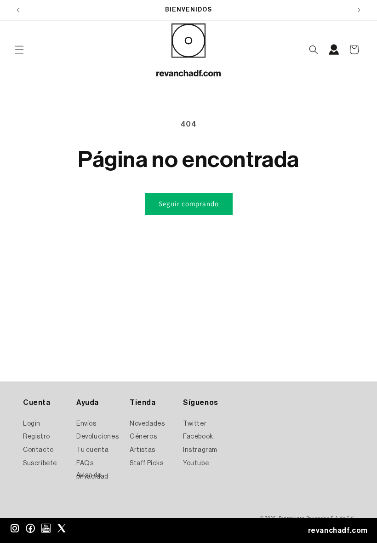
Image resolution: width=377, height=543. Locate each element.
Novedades (147, 424)
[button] (19, 50)
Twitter (194, 424)
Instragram (200, 450)
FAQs (84, 463)
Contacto (38, 450)
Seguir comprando (189, 203)
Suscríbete (40, 463)
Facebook (198, 436)
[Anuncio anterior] (18, 10)
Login (31, 424)
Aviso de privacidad (92, 476)
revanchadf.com (338, 530)
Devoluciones (97, 436)
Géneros (143, 436)
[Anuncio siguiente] (359, 10)
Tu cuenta (92, 450)
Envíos (86, 424)
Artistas (142, 450)
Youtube (196, 463)
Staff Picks (147, 463)
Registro (36, 436)
